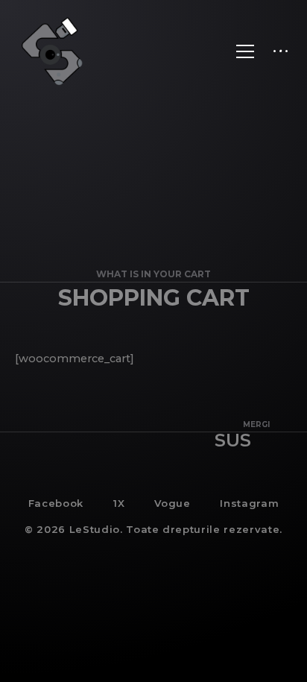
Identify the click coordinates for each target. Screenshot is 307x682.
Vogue (172, 503)
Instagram (249, 503)
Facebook (55, 503)
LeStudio (94, 529)
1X (118, 503)
